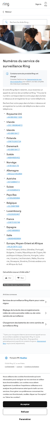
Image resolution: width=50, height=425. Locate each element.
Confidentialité (9, 367)
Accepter (25, 404)
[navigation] (25, 20)
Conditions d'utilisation (31, 367)
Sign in (38, 4)
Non (22, 278)
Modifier (23, 358)
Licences (19, 367)
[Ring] (6, 4)
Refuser (25, 411)
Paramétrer (25, 419)
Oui (9, 278)
